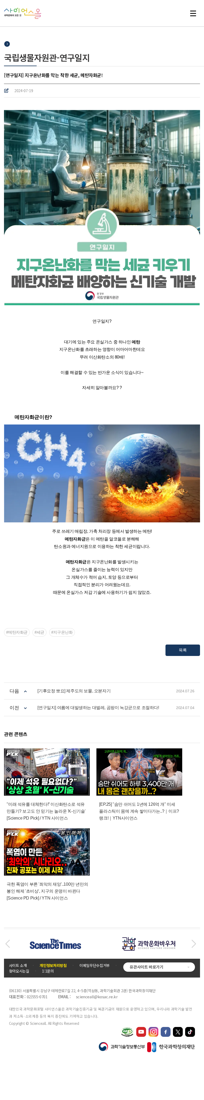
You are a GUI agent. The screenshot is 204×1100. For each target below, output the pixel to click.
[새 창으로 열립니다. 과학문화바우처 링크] (148, 939)
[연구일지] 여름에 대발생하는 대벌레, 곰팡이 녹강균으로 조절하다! (98, 707)
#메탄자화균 (17, 632)
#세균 (39, 632)
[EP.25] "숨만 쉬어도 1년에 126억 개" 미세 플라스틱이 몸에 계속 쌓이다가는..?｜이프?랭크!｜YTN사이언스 (139, 811)
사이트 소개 (18, 965)
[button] (7, 944)
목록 (182, 650)
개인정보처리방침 (53, 965)
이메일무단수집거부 (94, 965)
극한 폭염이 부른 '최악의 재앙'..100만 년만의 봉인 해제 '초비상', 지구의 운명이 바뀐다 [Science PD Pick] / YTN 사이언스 (47, 891)
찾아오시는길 (19, 971)
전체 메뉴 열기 (195, 13)
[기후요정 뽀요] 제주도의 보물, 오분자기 (73, 691)
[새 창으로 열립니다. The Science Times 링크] (55, 941)
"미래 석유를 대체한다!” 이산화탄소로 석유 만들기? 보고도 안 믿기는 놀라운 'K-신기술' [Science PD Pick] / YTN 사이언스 (46, 811)
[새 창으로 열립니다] (141, 1029)
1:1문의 (48, 971)
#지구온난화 (62, 632)
